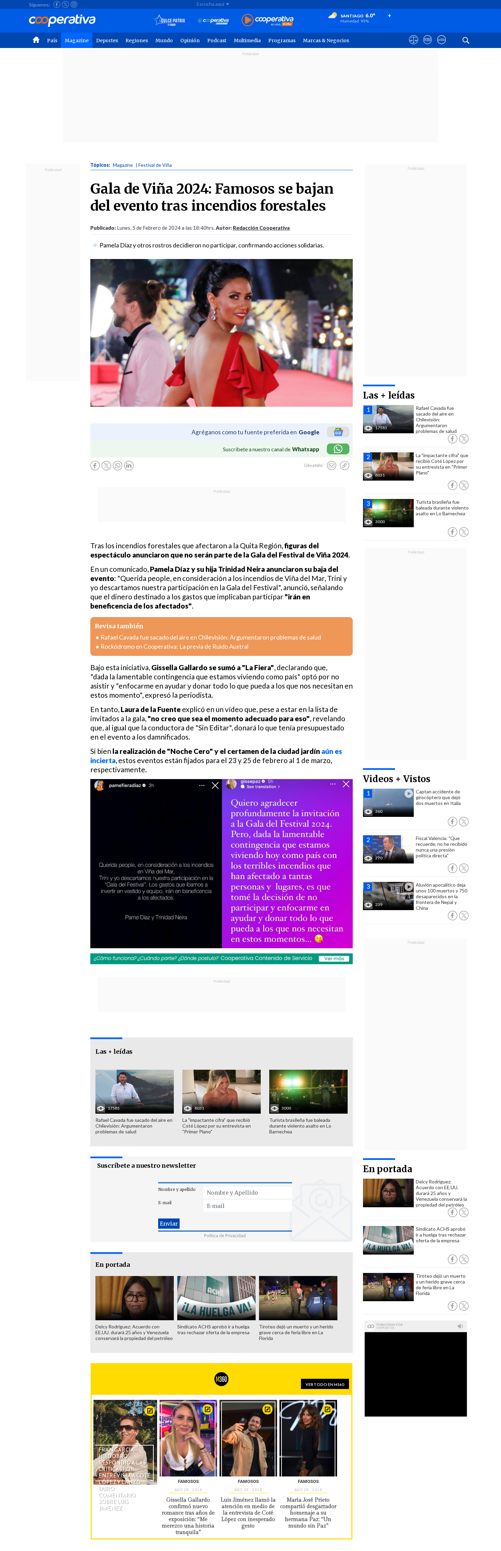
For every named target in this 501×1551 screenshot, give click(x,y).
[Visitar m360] (427, 46)
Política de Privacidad (225, 1236)
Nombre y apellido (177, 1189)
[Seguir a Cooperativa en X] (65, 4)
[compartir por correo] (331, 465)
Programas (281, 40)
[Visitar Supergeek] (441, 46)
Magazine (77, 40)
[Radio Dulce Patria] (169, 20)
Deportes (107, 40)
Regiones (136, 40)
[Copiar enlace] (344, 465)
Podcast (216, 40)
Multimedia (247, 40)
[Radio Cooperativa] (267, 20)
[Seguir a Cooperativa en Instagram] (74, 4)
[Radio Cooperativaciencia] (213, 20)
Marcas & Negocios (326, 40)
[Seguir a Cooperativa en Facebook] (57, 4)
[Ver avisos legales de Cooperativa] (413, 46)
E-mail (164, 1202)
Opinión (190, 40)
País (52, 40)
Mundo (164, 40)
